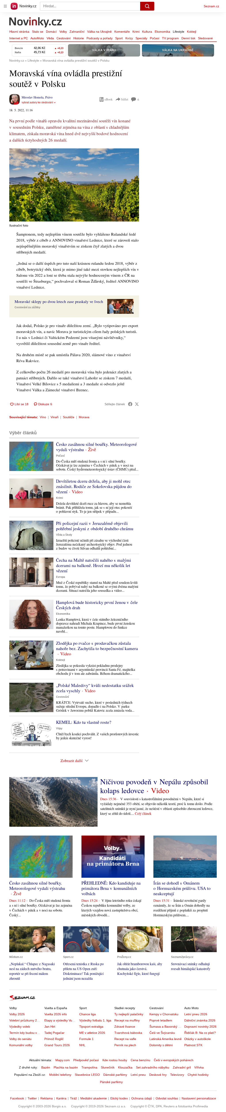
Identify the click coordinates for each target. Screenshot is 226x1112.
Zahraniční (77, 31)
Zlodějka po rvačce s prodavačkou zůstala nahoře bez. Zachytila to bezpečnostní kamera (97, 645)
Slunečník (108, 1067)
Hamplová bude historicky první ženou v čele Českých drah (97, 605)
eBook (109, 99)
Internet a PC (18, 38)
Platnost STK (193, 1045)
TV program (170, 38)
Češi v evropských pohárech (173, 1060)
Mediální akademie (93, 1098)
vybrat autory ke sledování (37, 102)
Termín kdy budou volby (26, 1032)
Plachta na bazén (66, 1067)
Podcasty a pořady (100, 38)
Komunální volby (20, 1045)
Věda (50, 38)
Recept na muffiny (127, 1020)
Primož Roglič (54, 1039)
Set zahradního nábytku (152, 1067)
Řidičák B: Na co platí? (200, 1032)
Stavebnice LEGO (87, 1074)
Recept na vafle (125, 1039)
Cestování (63, 38)
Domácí (51, 31)
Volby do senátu (20, 1039)
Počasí (154, 38)
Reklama (46, 1098)
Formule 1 (86, 1039)
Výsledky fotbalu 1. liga (95, 1020)
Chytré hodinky (198, 1074)
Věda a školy (64, 534)
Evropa (60, 577)
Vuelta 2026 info (55, 1014)
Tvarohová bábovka (128, 1032)
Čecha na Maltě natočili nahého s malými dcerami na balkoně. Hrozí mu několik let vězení (93, 565)
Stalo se (37, 31)
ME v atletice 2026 (92, 1032)
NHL (82, 1045)
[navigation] (5, 6)
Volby (63, 31)
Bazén (45, 1067)
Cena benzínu (140, 1060)
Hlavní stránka (19, 31)
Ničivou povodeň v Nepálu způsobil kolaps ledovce (154, 785)
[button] (74, 184)
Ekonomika (162, 31)
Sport (119, 38)
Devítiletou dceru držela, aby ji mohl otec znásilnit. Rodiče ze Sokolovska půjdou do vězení (94, 486)
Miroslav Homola (32, 97)
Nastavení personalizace (199, 1098)
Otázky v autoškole (197, 1039)
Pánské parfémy (111, 1082)
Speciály (141, 38)
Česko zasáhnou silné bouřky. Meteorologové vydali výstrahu (96, 446)
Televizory (177, 1074)
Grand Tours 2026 (57, 1045)
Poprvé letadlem (160, 1020)
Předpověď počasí (86, 1060)
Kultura (147, 31)
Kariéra (61, 1098)
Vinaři (54, 417)
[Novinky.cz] (35, 23)
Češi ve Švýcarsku (162, 1032)
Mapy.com (62, 1060)
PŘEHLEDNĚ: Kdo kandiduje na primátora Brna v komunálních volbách (111, 888)
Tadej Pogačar (54, 1032)
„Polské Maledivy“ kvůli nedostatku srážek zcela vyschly (95, 688)
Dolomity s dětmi (161, 1045)
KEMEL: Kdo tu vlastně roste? (83, 722)
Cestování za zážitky (27, 307)
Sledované (205, 38)
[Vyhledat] (147, 6)
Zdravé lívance (124, 1026)
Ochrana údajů (141, 1098)
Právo (49, 97)
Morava (84, 417)
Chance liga (87, 1014)
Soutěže (68, 417)
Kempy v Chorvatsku (163, 1014)
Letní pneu (138, 1074)
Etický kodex (119, 1098)
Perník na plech (125, 1045)
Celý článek (143, 813)
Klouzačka (125, 1067)
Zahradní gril (182, 1067)
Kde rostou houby (114, 1060)
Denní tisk (188, 38)
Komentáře (122, 31)
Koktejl (191, 31)
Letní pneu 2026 (195, 1014)
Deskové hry (158, 1074)
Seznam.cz (211, 6)
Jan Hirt (49, 1026)
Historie (78, 38)
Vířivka (199, 1067)
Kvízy (129, 38)
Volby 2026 (17, 1014)
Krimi (135, 31)
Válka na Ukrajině (99, 31)
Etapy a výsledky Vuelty (60, 1020)
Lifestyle (178, 31)
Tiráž (73, 1098)
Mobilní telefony (60, 1074)
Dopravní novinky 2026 (200, 1026)
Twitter (32, 1098)
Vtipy (59, 728)
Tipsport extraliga (91, 1026)
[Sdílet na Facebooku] (130, 404)
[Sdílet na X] (137, 404)
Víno (43, 417)
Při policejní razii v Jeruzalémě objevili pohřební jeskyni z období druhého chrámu (94, 525)
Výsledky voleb (19, 1026)
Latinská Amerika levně (165, 1039)
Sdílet (124, 99)
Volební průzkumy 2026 (25, 1020)
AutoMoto (37, 38)
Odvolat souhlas (167, 1098)
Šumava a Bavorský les (165, 1026)
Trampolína (89, 1067)
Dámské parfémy (115, 1074)
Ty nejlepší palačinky (128, 1014)
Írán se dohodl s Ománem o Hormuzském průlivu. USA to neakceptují (182, 888)
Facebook (17, 1098)
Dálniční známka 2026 (199, 1020)
